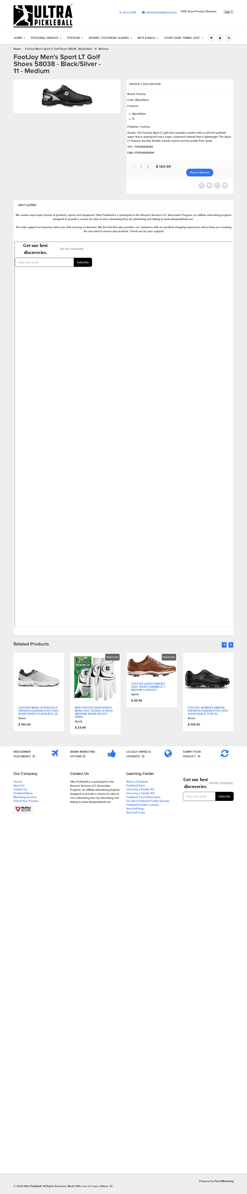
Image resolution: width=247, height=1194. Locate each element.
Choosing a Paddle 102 (140, 793)
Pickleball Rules (135, 785)
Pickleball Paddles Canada (142, 805)
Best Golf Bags (135, 808)
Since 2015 (129, 12)
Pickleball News (23, 793)
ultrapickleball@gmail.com (161, 12)
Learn (18, 38)
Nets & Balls (146, 38)
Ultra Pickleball (32, 1186)
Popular (73, 38)
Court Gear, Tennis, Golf (182, 38)
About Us (19, 785)
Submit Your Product (26, 801)
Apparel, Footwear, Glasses (109, 38)
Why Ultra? (27, 205)
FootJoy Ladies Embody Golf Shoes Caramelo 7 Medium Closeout (92, 687)
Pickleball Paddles (44, 38)
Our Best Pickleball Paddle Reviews (148, 801)
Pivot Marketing (224, 1181)
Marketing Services (25, 797)
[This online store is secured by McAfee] (23, 809)
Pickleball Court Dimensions (143, 797)
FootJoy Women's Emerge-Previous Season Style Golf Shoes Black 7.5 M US (151, 710)
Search (18, 781)
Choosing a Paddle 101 (140, 789)
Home (17, 49)
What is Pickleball (137, 781)
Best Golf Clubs (135, 812)
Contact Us (20, 789)
